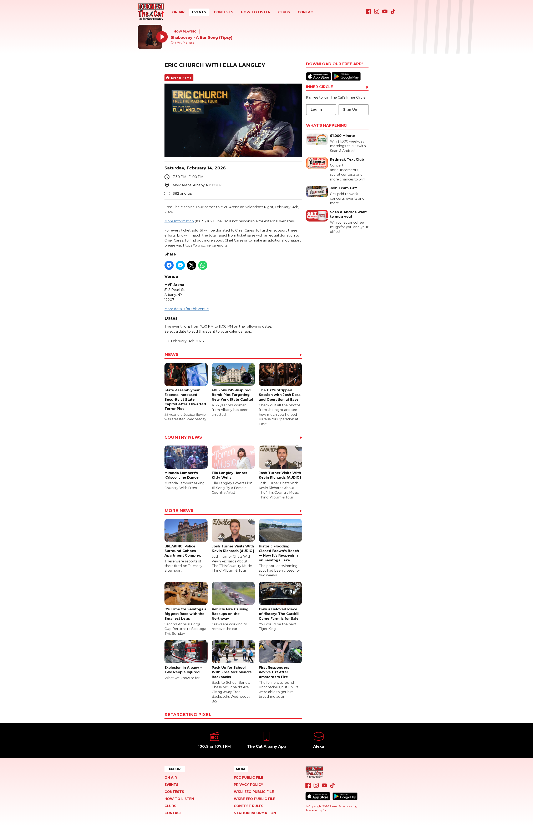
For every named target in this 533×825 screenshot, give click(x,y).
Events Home (181, 77)
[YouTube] (384, 13)
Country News (183, 437)
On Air (178, 12)
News (171, 354)
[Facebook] (368, 13)
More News (178, 510)
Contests (223, 12)
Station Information (255, 813)
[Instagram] (376, 13)
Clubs (284, 12)
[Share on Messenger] (180, 265)
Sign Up (350, 109)
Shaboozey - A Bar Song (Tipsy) (201, 37)
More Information (179, 221)
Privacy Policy (248, 785)
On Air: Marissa (182, 42)
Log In (316, 109)
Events (199, 12)
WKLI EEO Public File (254, 792)
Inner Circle (319, 87)
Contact (306, 12)
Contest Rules (248, 806)
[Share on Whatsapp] (202, 265)
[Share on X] (191, 265)
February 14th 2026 (187, 341)
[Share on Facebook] (169, 265)
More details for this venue (186, 309)
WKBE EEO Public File (254, 799)
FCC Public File (248, 778)
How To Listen (255, 12)
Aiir (325, 810)
